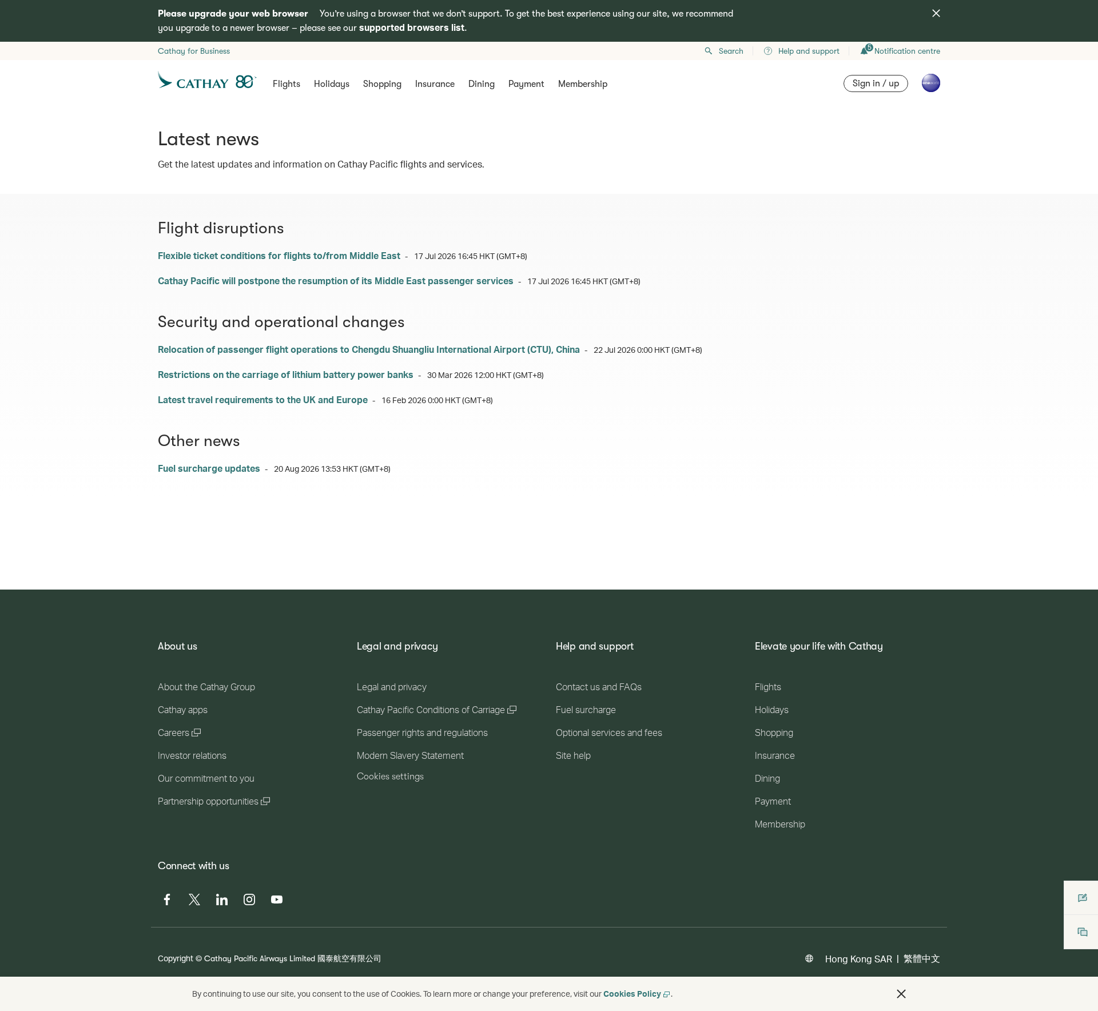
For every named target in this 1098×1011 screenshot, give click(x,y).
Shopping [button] (382, 84)
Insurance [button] (435, 84)
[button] (901, 993)
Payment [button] (526, 84)
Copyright (175, 958)
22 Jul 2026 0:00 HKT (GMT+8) (648, 350)
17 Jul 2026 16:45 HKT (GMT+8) (470, 256)
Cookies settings (390, 776)
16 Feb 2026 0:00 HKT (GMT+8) (437, 400)
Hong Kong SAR (858, 959)
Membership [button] (582, 84)
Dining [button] (481, 84)
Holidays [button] (331, 84)
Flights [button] (286, 84)
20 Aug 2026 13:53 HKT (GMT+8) (332, 468)
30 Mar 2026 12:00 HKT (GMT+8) (485, 375)
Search (731, 50)
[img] (936, 13)
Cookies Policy (632, 993)
